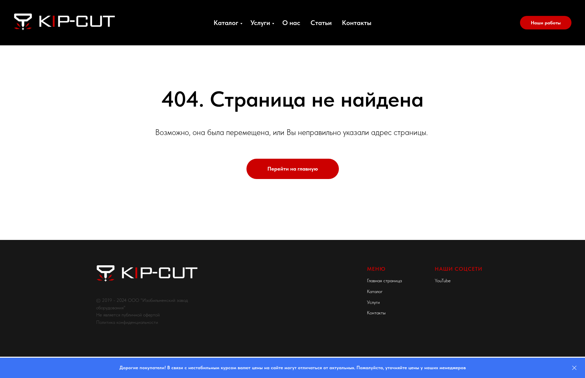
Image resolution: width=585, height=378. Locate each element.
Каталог (226, 23)
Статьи (321, 23)
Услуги (260, 23)
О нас (291, 23)
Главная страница (384, 280)
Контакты (356, 23)
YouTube (443, 280)
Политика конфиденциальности (127, 322)
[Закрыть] (574, 368)
